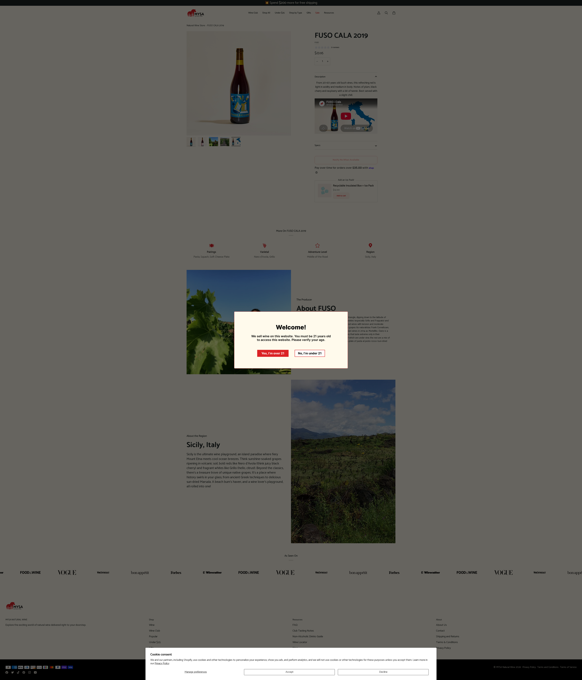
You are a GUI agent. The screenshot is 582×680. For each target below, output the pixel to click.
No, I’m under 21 (310, 353)
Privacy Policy (162, 663)
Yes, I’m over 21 (272, 353)
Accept (289, 672)
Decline (383, 672)
